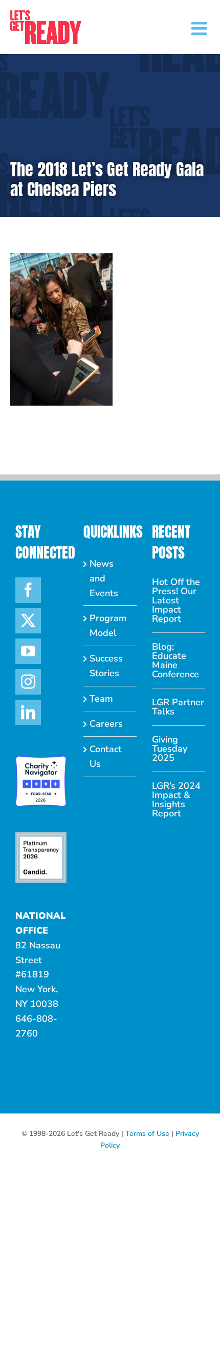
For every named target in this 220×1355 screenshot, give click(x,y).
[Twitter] (28, 620)
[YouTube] (28, 651)
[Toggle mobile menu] (200, 28)
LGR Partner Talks (178, 707)
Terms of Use (147, 1133)
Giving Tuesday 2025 (169, 748)
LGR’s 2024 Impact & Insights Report (176, 799)
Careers (106, 724)
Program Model (108, 625)
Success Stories (106, 665)
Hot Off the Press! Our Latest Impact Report (176, 600)
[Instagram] (28, 682)
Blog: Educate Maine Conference (175, 660)
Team (101, 699)
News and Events (104, 578)
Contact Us (106, 756)
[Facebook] (28, 590)
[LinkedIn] (28, 712)
